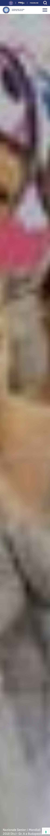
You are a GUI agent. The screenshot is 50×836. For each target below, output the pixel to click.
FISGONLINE (34, 3)
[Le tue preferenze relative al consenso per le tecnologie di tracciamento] (46, 832)
